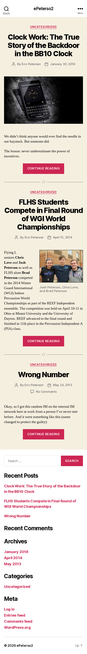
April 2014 (13, 558)
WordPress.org (17, 627)
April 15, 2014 (62, 237)
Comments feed (18, 621)
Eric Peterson (31, 64)
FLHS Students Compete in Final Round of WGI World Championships (43, 214)
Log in (9, 609)
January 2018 (16, 552)
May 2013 (12, 564)
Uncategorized (43, 27)
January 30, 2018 (62, 64)
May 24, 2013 (62, 385)
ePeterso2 (43, 8)
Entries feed (14, 615)
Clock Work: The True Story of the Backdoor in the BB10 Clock (43, 45)
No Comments (46, 392)
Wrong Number (43, 374)
